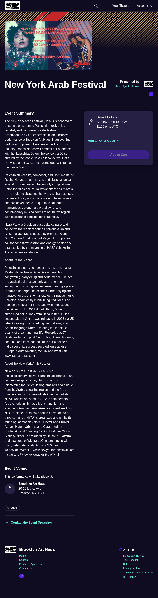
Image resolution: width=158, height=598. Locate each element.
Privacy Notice (131, 568)
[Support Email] (151, 94)
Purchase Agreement (31, 564)
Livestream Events (133, 555)
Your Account (130, 559)
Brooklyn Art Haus (127, 86)
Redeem (24, 559)
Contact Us (25, 568)
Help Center (129, 564)
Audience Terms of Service (138, 572)
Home (22, 555)
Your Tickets (120, 5)
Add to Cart (118, 154)
